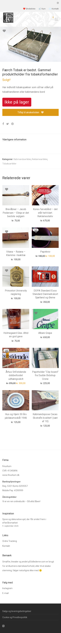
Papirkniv (45, 251)
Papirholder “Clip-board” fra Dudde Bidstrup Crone (45, 375)
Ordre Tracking (9, 541)
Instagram (7, 588)
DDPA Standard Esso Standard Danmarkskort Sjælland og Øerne (45, 294)
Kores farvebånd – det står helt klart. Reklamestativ (45, 213)
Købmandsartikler (22, 159)
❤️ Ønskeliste (29, 9)
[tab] (30, 140)
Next (58, 44)
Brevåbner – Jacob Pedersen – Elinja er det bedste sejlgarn (16, 213)
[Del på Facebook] (3, 124)
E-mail (5, 593)
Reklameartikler (39, 159)
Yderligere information (14, 139)
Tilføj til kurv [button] (10, 220)
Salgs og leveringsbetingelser (16, 611)
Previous (3, 44)
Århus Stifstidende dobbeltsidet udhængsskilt (16, 375)
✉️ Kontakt (54, 9)
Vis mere (23, 220)
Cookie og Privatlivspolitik (14, 617)
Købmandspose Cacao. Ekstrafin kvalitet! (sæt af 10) (45, 418)
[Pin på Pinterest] (12, 124)
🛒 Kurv (42, 9)
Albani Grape (45, 332)
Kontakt (6, 546)
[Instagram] (58, 3)
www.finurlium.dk (10, 475)
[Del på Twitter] (7, 124)
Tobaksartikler (9, 163)
